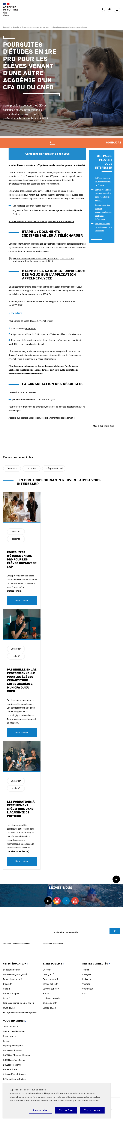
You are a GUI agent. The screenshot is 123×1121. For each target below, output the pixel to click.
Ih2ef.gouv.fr (9, 1007)
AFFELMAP (17, 305)
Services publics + (51, 988)
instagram (57, 901)
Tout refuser (66, 1110)
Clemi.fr (6, 998)
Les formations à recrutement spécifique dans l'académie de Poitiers (20, 809)
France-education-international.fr (18, 1002)
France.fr (47, 993)
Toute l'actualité (10, 1026)
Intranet (7, 1041)
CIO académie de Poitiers (14, 1074)
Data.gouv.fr (48, 974)
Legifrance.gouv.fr (51, 998)
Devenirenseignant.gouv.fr (15, 974)
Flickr (84, 993)
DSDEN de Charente (12, 1050)
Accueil (6, 27)
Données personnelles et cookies (83, 1097)
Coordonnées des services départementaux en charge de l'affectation (103, 212)
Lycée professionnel (54, 468)
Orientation (12, 468)
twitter (48, 901)
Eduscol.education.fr (12, 979)
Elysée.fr (47, 969)
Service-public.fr (50, 983)
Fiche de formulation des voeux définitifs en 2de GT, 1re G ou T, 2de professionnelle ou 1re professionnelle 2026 (43, 260)
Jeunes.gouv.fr (50, 1002)
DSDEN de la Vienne (12, 1064)
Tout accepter (92, 1110)
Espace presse (9, 1036)
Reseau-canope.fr (11, 993)
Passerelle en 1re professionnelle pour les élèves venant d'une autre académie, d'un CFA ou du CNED (22, 680)
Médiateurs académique (53, 943)
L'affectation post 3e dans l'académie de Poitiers (103, 182)
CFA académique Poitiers (14, 1079)
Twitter (85, 969)
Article (16, 27)
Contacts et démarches (14, 1031)
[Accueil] (11, 9)
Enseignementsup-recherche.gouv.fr (20, 1012)
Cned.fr (6, 988)
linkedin (66, 901)
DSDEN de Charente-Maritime (16, 1055)
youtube (75, 901)
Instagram (87, 974)
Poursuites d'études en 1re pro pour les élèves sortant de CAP (22, 560)
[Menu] (117, 10)
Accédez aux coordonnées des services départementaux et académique (42, 417)
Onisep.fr (7, 983)
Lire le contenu (21, 600)
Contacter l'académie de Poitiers (16, 943)
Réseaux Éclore (10, 1069)
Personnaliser (40, 1110)
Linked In (86, 979)
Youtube (86, 983)
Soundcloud (87, 988)
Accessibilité (109, 9)
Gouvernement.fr (51, 979)
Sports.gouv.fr (49, 1007)
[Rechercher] (103, 10)
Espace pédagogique (12, 1045)
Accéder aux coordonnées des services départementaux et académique (41, 221)
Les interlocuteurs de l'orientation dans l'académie (103, 227)
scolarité (32, 468)
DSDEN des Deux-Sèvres (14, 1060)
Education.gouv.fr (11, 969)
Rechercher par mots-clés (66, 932)
